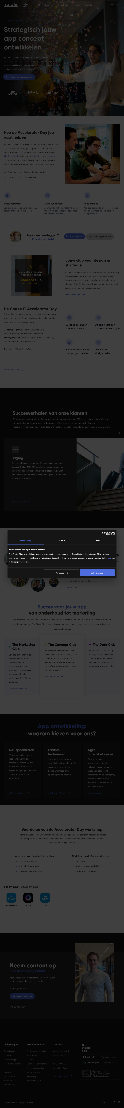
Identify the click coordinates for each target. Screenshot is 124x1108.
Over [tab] (98, 541)
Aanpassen (60, 573)
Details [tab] (62, 541)
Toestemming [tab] (25, 541)
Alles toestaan (97, 573)
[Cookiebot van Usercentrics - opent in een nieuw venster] (104, 533)
